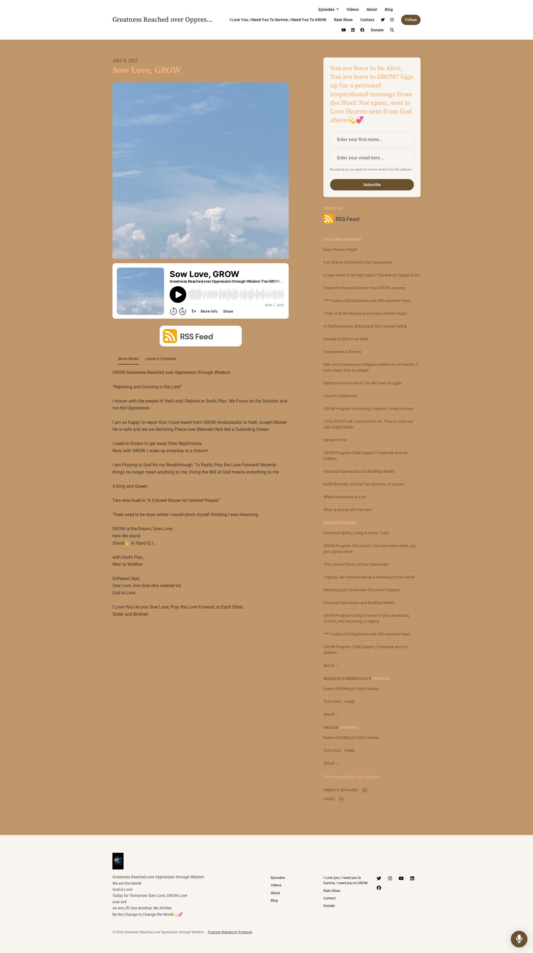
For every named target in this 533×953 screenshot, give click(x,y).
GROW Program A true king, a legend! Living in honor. (368, 408)
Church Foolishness (340, 396)
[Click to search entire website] (392, 30)
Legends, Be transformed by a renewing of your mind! (369, 577)
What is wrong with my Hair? (348, 509)
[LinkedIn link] (353, 30)
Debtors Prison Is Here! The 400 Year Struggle (362, 383)
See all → (331, 665)
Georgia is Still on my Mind (345, 339)
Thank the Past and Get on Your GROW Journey (364, 288)
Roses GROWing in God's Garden (351, 689)
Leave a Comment (161, 358)
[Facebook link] (362, 30)
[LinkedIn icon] (412, 878)
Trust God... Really (339, 701)
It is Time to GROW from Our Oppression (357, 262)
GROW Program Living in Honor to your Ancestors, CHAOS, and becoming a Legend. (366, 618)
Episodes (326, 9)
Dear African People (340, 249)
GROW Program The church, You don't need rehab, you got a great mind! (369, 549)
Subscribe (372, 184)
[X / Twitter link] (383, 20)
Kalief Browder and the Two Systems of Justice (363, 484)
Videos (352, 9)
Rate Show (343, 19)
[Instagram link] (392, 20)
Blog (389, 9)
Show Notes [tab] (128, 358)
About (371, 9)
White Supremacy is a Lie (344, 497)
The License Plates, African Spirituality (356, 564)
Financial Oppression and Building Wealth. (359, 471)
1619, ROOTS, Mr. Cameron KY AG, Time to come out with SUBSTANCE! (368, 424)
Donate (377, 30)
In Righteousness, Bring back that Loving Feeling (365, 326)
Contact (367, 19)
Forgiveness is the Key (342, 351)
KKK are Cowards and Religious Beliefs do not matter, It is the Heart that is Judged (370, 367)
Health (331, 727)
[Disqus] (200, 723)
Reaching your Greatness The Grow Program (361, 590)
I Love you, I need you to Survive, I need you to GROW (278, 19)
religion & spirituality (347, 678)
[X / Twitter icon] (379, 878)
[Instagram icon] (390, 878)
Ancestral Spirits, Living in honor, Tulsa (356, 533)
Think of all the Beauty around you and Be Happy (365, 313)
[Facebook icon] (379, 888)
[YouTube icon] (401, 878)
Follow (411, 19)
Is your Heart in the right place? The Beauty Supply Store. (372, 275)
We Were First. (335, 440)
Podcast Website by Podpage (230, 932)
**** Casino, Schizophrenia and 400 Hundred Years (366, 300)
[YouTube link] (343, 30)
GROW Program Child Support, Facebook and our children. (365, 456)
